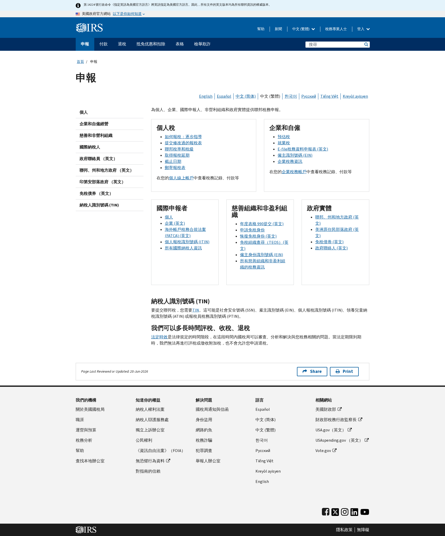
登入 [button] (361, 29)
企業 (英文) (175, 223)
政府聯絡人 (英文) (331, 248)
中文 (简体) (246, 96)
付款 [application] (103, 44)
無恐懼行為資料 (150, 461)
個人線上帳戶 (181, 178)
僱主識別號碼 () (295, 155)
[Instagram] (344, 511)
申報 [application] (85, 44)
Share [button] (316, 371)
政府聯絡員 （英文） (98, 158)
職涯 (80, 419)
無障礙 (363, 529)
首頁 (80, 61)
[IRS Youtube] (364, 511)
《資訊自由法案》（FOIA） (160, 450)
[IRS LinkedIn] (354, 511)
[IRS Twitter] (335, 511)
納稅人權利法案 (150, 409)
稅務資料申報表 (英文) (303, 149)
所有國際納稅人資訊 (183, 248)
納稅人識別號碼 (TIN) (99, 205)
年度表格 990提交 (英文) (262, 224)
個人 (84, 112)
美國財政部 (325, 409)
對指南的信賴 (148, 471)
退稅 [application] (122, 44)
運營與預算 (86, 430)
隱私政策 (344, 529)
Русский (308, 96)
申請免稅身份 (252, 230)
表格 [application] (180, 44)
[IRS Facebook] (325, 511)
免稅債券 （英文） (96, 193)
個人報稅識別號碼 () (187, 242)
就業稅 (284, 143)
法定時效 (159, 337)
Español (224, 96)
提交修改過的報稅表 (183, 143)
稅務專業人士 (336, 29)
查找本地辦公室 (90, 461)
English (205, 96)
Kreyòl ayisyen (355, 96)
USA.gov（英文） (330, 430)
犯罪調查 (204, 450)
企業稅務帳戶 (294, 171)
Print (348, 371)
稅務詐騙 (204, 440)
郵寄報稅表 (175, 167)
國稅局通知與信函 (212, 409)
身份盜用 (204, 419)
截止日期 (173, 161)
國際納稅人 (90, 147)
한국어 (291, 96)
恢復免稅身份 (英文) (258, 236)
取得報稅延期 (177, 155)
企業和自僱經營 (94, 124)
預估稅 (284, 136)
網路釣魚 (204, 430)
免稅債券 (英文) (329, 242)
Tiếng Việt (329, 96)
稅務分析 (84, 440)
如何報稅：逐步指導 (183, 136)
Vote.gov (323, 450)
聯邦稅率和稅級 (179, 149)
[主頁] (89, 25)
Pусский (262, 450)
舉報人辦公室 (208, 461)
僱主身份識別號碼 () (261, 254)
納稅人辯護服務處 (152, 419)
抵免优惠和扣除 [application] (150, 44)
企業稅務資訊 (290, 161)
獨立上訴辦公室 (150, 430)
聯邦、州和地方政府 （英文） (107, 170)
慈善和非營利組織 (96, 135)
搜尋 (366, 44)
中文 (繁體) (301, 29)
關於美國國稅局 (90, 409)
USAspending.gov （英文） (339, 440)
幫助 (260, 29)
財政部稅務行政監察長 (336, 419)
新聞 (278, 29)
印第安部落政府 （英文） (103, 182)
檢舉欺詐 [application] (202, 44)
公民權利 (144, 440)
